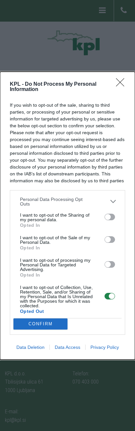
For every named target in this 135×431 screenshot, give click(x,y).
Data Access (67, 347)
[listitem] (67, 201)
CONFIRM (41, 323)
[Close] (122, 84)
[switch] (110, 217)
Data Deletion (30, 347)
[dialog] (67, 216)
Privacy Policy (104, 347)
